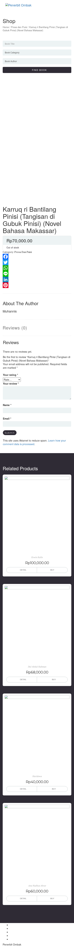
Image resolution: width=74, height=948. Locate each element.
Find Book (38, 69)
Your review (11, 383)
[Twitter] (37, 262)
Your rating (10, 375)
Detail (23, 570)
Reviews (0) (15, 327)
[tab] (15, 327)
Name (7, 405)
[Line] (37, 274)
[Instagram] (11, 932)
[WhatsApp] (37, 268)
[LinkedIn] (37, 279)
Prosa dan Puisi (19, 27)
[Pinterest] (37, 285)
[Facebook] (37, 256)
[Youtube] (11, 939)
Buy (52, 570)
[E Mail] (11, 935)
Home (6, 27)
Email (7, 418)
